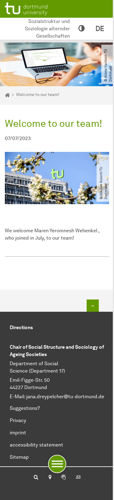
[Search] (36, 477)
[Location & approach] (49, 477)
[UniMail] (78, 477)
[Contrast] (81, 29)
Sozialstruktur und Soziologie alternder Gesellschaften (47, 28)
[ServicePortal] (63, 477)
